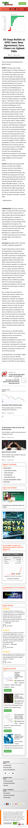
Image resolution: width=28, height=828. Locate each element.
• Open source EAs (8, 472)
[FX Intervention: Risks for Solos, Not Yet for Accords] (14, 421)
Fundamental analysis (9, 783)
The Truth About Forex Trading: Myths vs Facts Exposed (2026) (19, 716)
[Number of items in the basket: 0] (3, 9)
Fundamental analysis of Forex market (14, 57)
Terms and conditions (9, 795)
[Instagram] (12, 9)
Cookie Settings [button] (7, 823)
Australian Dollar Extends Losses (12, 405)
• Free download (8, 475)
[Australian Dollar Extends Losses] (14, 398)
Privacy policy (6, 797)
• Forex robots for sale (9, 477)
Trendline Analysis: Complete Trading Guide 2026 (18, 675)
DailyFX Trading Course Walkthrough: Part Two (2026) (19, 696)
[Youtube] (15, 9)
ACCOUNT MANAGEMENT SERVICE (12, 479)
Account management (9, 769)
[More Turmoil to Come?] (14, 445)
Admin (10, 55)
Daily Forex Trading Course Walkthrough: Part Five (18, 737)
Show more (8, 622)
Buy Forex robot (7, 767)
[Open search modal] (18, 9)
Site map (5, 785)
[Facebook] (10, 9)
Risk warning (6, 793)
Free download (7, 765)
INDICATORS (6, 481)
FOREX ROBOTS (7, 468)
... (17, 410)
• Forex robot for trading (10, 470)
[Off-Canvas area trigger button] (25, 9)
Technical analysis (8, 781)
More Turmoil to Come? (9, 452)
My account (22, 3)
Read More (8, 690)
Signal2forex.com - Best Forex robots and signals (13, 506)
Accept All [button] (16, 823)
